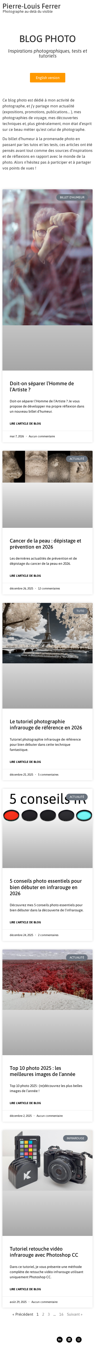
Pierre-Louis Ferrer (31, 6)
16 (61, 1314)
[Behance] (60, 1340)
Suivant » (75, 1314)
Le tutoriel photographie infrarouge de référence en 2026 (46, 724)
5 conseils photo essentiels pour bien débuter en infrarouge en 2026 (46, 887)
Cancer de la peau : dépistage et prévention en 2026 (45, 544)
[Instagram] (79, 1340)
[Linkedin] (69, 1340)
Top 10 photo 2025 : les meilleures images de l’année (42, 1071)
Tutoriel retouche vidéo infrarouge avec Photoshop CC (44, 1252)
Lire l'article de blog (25, 423)
